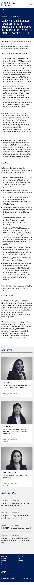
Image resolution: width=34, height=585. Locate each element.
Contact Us (20, 556)
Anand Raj (24, 331)
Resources (4, 565)
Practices (4, 558)
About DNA (4, 556)
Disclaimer (20, 560)
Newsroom (6, 10)
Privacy (19, 558)
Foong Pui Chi (13, 333)
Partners (3, 560)
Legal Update (15, 16)
